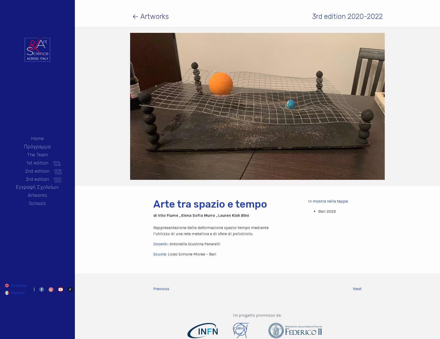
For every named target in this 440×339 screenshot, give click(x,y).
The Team (37, 155)
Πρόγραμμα (37, 147)
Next (357, 288)
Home (37, 138)
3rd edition (37, 179)
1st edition (37, 163)
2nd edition (37, 171)
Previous (161, 288)
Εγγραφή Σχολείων (37, 187)
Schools (37, 203)
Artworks (37, 195)
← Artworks (150, 16)
